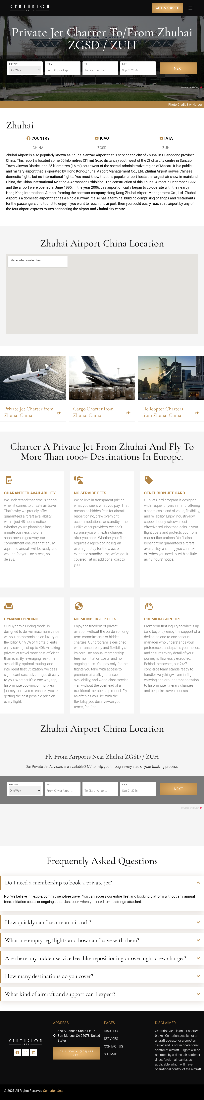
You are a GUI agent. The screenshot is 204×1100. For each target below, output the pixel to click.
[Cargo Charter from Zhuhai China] (128, 412)
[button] (190, 8)
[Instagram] (25, 1052)
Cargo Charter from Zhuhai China (93, 412)
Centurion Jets (53, 1091)
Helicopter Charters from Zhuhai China (162, 412)
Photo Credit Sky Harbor (185, 104)
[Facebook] (17, 1052)
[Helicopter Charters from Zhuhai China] (197, 412)
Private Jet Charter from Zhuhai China (28, 412)
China (37, 148)
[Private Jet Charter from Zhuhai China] (59, 412)
